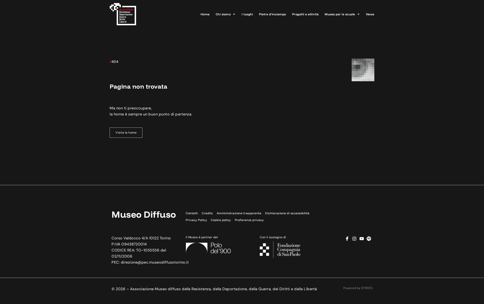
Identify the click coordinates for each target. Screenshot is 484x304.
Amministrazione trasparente (239, 213)
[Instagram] (354, 238)
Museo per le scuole (340, 14)
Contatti (192, 213)
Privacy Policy (196, 220)
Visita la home (126, 133)
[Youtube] (361, 238)
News (370, 14)
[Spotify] (368, 238)
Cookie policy (221, 220)
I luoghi (247, 14)
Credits (207, 213)
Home (205, 14)
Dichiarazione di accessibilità (287, 213)
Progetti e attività (305, 14)
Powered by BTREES (358, 288)
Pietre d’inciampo (272, 14)
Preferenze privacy (249, 220)
